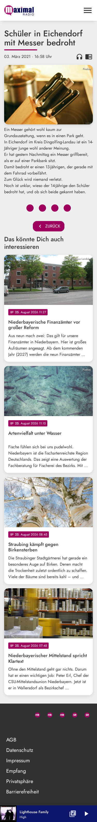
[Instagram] (60, 714)
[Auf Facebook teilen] (30, 208)
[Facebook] (47, 714)
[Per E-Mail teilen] (67, 208)
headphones (79, 56)
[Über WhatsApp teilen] (55, 208)
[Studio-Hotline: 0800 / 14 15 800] (23, 714)
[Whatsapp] (35, 714)
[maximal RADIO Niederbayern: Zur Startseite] (42, 10)
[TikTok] (10, 726)
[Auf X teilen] (42, 208)
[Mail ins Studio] (10, 714)
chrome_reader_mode (88, 56)
